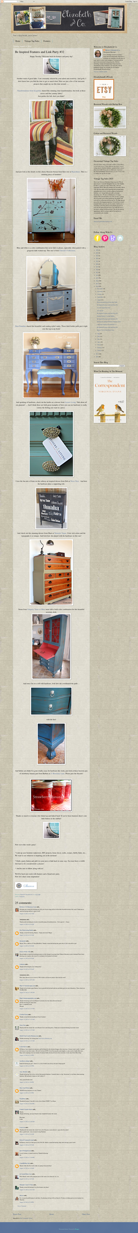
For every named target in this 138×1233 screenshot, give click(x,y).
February (99, 347)
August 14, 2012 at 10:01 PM (27, 1103)
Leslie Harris (23, 1047)
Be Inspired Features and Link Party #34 (107, 305)
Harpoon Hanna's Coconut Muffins (106, 316)
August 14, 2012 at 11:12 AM (27, 1008)
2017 (97, 272)
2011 (97, 354)
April (98, 342)
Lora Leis (22, 1127)
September (100, 297)
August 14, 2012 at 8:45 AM (27, 935)
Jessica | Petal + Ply (25, 952)
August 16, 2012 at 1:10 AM (27, 1168)
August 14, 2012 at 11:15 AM (27, 1019)
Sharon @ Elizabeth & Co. (27, 894)
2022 (97, 258)
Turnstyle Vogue (60, 533)
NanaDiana (23, 1099)
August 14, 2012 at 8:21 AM (27, 914)
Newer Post (17, 1214)
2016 (97, 275)
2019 (97, 267)
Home (17, 41)
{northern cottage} (25, 1061)
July (98, 334)
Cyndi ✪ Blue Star (25, 1163)
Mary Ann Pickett (24, 1088)
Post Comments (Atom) (26, 1218)
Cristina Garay (24, 1014)
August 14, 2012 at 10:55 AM (27, 980)
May (98, 339)
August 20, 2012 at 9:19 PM (27, 1202)
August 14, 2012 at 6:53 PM (27, 1093)
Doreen (22, 1195)
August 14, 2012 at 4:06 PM (27, 1082)
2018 (97, 270)
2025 (97, 250)
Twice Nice (74, 481)
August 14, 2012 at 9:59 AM (27, 958)
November (100, 291)
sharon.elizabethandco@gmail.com (103, 221)
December (100, 289)
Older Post (86, 1214)
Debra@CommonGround (27, 1140)
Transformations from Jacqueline (29, 90)
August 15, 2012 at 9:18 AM (27, 1134)
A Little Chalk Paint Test (103, 308)
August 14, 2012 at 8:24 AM (27, 924)
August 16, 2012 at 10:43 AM (27, 1190)
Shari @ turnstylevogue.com (27, 986)
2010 (97, 357)
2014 (97, 281)
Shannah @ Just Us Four (26, 1185)
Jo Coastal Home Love (26, 1174)
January (99, 350)
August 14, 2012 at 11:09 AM (27, 992)
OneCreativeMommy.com (45, 1038)
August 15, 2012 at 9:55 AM (27, 1145)
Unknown (22, 964)
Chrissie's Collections (67, 250)
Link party (22, 896)
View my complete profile (100, 71)
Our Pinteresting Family (26, 930)
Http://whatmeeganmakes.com (28, 998)
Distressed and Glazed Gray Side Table (107, 302)
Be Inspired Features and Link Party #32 (107, 319)
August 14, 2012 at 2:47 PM (27, 1066)
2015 (97, 278)
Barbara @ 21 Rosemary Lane (28, 907)
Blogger (77, 1229)
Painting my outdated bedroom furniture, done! (109, 322)
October (99, 294)
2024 (97, 253)
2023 (97, 256)
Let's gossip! (100, 310)
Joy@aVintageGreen (25, 1151)
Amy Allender (23, 1072)
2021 (97, 261)
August (99, 300)
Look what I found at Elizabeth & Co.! (107, 324)
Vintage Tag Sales (31, 41)
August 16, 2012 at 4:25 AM (27, 1179)
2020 (97, 264)
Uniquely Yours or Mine (36, 609)
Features (46, 41)
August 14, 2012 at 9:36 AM (27, 946)
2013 (97, 283)
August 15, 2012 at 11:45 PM (27, 1157)
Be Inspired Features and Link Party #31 (107, 327)
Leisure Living (70, 402)
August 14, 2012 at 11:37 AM (27, 1030)
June (98, 336)
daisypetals (23, 941)
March (99, 345)
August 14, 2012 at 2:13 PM (27, 1055)
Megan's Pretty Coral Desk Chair (105, 330)
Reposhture (76, 171)
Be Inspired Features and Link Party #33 (107, 313)
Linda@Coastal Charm (26, 1109)
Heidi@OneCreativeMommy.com (29, 1036)
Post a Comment (22, 1206)
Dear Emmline (20, 326)
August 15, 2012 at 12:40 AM (27, 1121)
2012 (97, 286)
